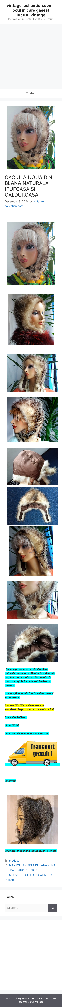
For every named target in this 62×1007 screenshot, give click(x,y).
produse (14, 860)
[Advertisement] (31, 56)
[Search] (52, 908)
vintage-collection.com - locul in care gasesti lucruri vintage (31, 10)
